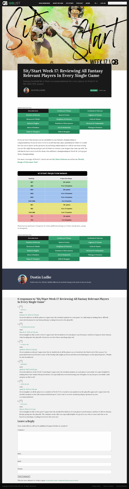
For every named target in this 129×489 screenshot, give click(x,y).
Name (19, 454)
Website (20, 469)
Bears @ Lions (64, 115)
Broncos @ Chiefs (33, 119)
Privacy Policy (96, 486)
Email (19, 461)
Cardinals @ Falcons (95, 111)
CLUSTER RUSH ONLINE (28, 327)
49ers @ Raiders (33, 127)
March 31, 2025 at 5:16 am (28, 332)
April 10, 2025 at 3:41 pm (28, 349)
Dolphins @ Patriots (64, 119)
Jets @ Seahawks (64, 127)
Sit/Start (94, 90)
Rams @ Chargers (33, 132)
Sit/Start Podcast (59, 159)
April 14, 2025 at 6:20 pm (28, 369)
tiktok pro (23, 310)
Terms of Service (108, 486)
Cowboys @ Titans (64, 111)
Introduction (33, 111)
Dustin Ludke (38, 90)
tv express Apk (25, 344)
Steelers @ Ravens (33, 115)
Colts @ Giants (95, 119)
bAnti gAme (24, 404)
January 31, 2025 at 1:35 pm (29, 315)
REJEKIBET (24, 364)
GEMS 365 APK (25, 384)
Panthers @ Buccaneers (64, 123)
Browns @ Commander (95, 123)
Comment (21, 430)
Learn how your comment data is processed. (62, 480)
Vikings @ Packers (95, 127)
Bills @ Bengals (64, 132)
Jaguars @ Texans (95, 115)
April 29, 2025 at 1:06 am (28, 389)
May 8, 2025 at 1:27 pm (27, 409)
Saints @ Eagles (33, 123)
